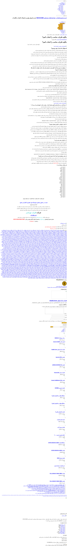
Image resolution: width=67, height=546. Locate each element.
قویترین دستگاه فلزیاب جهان (7, 270)
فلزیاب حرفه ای (49, 268)
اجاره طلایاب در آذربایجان (41, 230)
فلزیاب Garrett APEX (60, 357)
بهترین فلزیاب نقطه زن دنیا (14, 244)
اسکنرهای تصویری (35, 240)
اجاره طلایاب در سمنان (60, 233)
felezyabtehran (64, 39)
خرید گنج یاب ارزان (26, 258)
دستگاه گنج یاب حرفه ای (34, 260)
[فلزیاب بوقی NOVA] (62, 456)
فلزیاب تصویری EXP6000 (60, 388)
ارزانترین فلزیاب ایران (23, 239)
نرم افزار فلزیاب (53, 277)
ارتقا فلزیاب (47, 239)
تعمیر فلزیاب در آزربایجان (13, 246)
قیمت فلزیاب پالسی (28, 273)
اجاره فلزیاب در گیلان (47, 238)
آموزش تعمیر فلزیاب (60, 230)
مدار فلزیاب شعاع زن (58, 276)
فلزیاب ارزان (60, 6)
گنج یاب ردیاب (24, 275)
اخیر (64, 328)
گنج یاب (5, 274)
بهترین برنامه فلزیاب (41, 241)
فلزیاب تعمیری (13, 267)
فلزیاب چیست (55, 268)
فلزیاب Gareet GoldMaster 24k (58, 380)
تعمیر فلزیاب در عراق (14, 248)
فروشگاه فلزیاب (23, 264)
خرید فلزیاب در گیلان (21, 256)
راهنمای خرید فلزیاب (17, 260)
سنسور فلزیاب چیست (34, 262)
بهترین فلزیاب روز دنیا (63, 244)
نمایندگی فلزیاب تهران (31, 277)
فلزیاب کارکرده (22, 269)
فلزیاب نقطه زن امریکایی (59, 270)
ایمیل (65, 317)
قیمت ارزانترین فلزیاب (54, 272)
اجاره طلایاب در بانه (31, 231)
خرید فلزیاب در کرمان (43, 256)
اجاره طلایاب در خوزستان (25, 232)
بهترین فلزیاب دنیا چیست (13, 243)
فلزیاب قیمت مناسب (29, 269)
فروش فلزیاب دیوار (41, 263)
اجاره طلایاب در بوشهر (15, 231)
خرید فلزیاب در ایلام (31, 253)
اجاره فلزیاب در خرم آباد (38, 236)
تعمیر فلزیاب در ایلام (25, 247)
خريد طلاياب (54, 251)
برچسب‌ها (63, 331)
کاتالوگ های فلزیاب (23, 274)
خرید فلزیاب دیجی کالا (13, 257)
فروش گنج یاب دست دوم (43, 264)
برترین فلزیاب (4, 240)
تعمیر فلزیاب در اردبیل (56, 247)
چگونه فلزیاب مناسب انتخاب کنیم (50, 226)
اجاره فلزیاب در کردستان (13, 237)
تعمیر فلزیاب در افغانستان (40, 247)
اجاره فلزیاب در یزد (58, 239)
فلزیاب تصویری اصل (18, 266)
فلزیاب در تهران (29, 268)
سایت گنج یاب (57, 262)
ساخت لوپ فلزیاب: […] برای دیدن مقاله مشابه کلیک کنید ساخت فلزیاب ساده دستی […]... (50, 493)
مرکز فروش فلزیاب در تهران (14, 276)
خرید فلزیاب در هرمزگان (55, 257)
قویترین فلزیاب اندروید (58, 271)
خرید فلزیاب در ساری (43, 255)
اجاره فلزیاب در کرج (20, 237)
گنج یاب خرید (44, 275)
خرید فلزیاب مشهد (45, 258)
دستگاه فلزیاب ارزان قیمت (24, 259)
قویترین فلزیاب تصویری (34, 271)
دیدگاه (65, 313)
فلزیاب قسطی (19, 268)
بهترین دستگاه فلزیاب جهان (20, 241)
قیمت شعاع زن (40, 272)
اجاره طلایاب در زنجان (9, 232)
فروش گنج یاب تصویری (59, 264)
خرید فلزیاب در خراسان (23, 254)
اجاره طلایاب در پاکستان (8, 231)
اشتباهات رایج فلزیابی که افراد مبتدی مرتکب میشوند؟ (57, 287)
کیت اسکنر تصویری (9, 274)
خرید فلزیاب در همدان (47, 257)
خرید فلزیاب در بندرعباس (11, 253)
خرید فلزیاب (63, 2)
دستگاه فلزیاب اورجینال (58, 260)
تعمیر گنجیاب (10, 250)
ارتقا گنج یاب (43, 239)
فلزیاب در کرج (24, 268)
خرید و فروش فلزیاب (60, 259)
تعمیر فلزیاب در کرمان (43, 249)
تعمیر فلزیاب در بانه (12, 247)
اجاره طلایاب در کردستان (9, 233)
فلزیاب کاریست (17, 269)
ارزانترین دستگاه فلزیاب (36, 239)
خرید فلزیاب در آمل (9, 252)
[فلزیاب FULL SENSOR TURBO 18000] (62, 471)
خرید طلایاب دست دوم (61, 252)
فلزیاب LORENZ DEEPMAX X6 (58, 364)
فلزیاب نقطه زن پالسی (51, 270)
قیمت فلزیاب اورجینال (35, 273)
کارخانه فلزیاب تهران (16, 274)
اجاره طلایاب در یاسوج (60, 234)
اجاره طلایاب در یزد (54, 234)
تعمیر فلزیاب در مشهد (63, 250)
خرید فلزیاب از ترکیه (22, 252)
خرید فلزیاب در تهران (30, 254)
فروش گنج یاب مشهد (35, 264)
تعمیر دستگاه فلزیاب (36, 246)
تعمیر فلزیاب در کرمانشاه (35, 249)
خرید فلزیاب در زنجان (50, 255)
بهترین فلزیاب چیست (41, 243)
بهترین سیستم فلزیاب (49, 242)
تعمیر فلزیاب (62, 12)
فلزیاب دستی (60, 10)
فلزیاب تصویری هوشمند (19, 267)
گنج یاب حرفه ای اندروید (51, 275)
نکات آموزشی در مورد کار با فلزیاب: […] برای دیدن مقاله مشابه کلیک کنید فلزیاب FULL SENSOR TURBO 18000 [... (46, 486)
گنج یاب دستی (29, 275)
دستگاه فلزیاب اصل (16, 259)
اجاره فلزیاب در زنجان (15, 236)
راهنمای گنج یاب (64, 261)
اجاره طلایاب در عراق (37, 233)
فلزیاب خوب (41, 268)
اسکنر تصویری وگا (49, 240)
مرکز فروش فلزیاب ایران (24, 276)
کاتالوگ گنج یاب (34, 274)
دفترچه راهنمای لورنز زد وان (25, 260)
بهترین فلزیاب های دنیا (55, 245)
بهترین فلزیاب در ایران (27, 243)
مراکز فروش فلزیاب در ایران (43, 276)
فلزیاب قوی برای (3, 268)
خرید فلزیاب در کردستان (51, 256)
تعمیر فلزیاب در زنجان (53, 248)
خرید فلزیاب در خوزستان (7, 254)
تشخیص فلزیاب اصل (43, 246)
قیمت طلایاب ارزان (30, 272)
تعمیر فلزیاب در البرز (32, 247)
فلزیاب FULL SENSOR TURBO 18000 (57, 473)
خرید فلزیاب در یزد (34, 257)
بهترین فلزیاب (60, 5)
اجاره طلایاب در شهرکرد (45, 233)
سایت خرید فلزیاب (17, 261)
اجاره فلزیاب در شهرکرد (49, 237)
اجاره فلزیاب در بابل (42, 235)
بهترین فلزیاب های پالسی (5, 244)
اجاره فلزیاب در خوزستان (30, 236)
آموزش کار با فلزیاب (53, 230)
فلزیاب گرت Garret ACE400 (59, 341)
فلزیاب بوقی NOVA (61, 458)
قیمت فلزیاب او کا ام (43, 273)
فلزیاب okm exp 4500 (53, 265)
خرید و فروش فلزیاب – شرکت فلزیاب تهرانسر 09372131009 (52, 18)
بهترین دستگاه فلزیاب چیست (11, 241)
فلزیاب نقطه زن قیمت (28, 270)
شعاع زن (8, 262)
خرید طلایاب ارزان (23, 251)
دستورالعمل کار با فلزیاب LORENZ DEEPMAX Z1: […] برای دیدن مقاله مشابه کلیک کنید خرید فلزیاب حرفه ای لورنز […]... (45, 490)
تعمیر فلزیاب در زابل (60, 248)
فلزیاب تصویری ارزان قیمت (26, 266)
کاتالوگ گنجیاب (28, 274)
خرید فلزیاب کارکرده (58, 258)
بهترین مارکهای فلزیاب (20, 245)
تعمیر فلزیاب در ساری (45, 248)
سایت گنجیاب (52, 262)
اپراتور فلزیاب (47, 230)
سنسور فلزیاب (47, 262)
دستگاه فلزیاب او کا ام (9, 259)
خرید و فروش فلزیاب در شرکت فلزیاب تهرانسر (48, 259)
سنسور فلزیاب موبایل (27, 262)
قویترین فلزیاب (64, 271)
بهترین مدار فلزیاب (13, 245)
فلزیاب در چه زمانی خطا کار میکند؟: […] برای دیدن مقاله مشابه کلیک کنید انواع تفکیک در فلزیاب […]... (48, 488)
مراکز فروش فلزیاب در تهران (33, 276)
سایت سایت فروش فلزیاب (9, 261)
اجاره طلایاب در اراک (17, 230)
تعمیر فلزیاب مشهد (20, 250)
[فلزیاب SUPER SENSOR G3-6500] (62, 448)
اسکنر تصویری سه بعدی (5, 239)
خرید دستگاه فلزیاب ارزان (39, 251)
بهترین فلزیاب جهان (48, 243)
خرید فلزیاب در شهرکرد (21, 255)
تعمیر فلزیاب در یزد (33, 250)
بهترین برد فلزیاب (48, 241)
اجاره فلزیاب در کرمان (5, 237)
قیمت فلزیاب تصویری (21, 273)
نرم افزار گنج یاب (47, 277)
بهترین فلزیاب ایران (9, 242)
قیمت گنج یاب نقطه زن (46, 274)
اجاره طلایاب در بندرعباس (23, 231)
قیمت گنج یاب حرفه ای (60, 274)
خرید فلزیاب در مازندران (6, 256)
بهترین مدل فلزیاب (7, 245)
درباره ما (63, 13)
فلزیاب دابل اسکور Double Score (58, 300)
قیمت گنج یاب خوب (53, 274)
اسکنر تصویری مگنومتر (55, 240)
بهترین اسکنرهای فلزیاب (55, 241)
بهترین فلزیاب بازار (61, 243)
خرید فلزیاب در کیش (28, 256)
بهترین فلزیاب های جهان (63, 245)
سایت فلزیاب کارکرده (63, 262)
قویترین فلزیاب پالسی (50, 271)
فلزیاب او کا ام (55, 266)
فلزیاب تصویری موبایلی (27, 267)
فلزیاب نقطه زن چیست (43, 270)
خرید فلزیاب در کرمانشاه (36, 256)
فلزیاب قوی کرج (48, 269)
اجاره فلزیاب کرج (52, 239)
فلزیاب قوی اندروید (9, 268)
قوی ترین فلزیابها (14, 270)
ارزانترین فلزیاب (29, 239)
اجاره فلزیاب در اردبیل (14, 234)
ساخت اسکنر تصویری (45, 261)
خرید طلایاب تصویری (16, 251)
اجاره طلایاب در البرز (51, 231)
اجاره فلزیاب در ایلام (49, 235)
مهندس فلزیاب (64, 277)
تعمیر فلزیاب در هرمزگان (55, 250)
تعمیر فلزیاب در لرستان (12, 249)
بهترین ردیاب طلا (53, 228)
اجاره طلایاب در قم (23, 233)
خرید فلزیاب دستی (20, 257)
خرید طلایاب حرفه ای (9, 251)
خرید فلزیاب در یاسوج (40, 257)
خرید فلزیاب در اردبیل (61, 253)
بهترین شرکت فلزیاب (42, 242)
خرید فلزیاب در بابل (25, 253)
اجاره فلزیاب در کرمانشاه (62, 238)
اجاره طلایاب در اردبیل (10, 230)
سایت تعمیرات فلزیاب (24, 261)
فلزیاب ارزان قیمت (13, 265)
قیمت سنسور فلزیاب (47, 272)
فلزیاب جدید (59, 268)
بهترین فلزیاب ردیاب (6, 243)
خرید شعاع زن (32, 251)
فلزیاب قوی (15, 268)
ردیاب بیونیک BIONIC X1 (60, 338)
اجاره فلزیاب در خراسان (46, 236)
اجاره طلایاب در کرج (16, 233)
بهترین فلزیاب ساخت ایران (55, 244)
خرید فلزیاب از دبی (15, 252)
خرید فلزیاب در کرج (59, 256)
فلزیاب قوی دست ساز (55, 269)
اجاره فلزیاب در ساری (7, 236)
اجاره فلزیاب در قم (27, 237)
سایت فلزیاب (3, 261)
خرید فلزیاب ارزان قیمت (37, 252)
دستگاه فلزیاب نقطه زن (42, 260)
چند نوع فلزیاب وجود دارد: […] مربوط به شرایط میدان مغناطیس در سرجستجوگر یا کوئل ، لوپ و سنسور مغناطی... (46, 487)
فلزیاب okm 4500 (7, 264)
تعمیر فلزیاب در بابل (18, 247)
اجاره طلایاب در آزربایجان (32, 230)
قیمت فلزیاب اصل (50, 273)
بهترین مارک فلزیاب (27, 245)
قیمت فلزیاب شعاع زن (14, 273)
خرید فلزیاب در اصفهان (54, 253)
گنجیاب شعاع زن (17, 275)
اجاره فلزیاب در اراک (21, 234)
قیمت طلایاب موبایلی (9, 272)
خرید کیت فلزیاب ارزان (38, 258)
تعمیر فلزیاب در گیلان (20, 249)
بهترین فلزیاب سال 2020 (46, 244)
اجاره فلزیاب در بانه (36, 235)
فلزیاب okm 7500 (60, 265)
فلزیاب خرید (45, 268)
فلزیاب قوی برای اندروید (63, 269)
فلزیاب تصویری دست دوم (50, 267)
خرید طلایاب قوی (54, 252)
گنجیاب (21, 275)
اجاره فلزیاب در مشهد (24, 238)
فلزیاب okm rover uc (24, 265)
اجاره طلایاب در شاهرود (53, 233)
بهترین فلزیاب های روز (47, 245)
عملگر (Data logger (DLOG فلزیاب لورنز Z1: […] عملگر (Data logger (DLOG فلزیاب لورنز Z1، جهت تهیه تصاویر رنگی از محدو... (44, 485)
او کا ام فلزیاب (15, 240)
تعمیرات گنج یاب (64, 251)
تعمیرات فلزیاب (5, 250)
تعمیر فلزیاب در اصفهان (48, 247)
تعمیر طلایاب (30, 246)
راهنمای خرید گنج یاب (10, 260)
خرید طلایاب (28, 251)
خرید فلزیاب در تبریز (53, 254)
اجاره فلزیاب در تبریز (5, 235)
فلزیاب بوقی (61, 7)
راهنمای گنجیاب (58, 261)
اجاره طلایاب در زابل (17, 232)
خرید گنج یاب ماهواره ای (14, 258)
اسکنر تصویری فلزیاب (63, 240)
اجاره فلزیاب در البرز (56, 235)
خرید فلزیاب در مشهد (63, 257)
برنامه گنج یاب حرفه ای (63, 241)
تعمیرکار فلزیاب (58, 251)
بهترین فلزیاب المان (30, 242)
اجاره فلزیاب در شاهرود (57, 237)
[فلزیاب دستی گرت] (62, 425)
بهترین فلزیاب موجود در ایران (31, 244)
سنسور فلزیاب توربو (41, 262)
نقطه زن (36, 277)
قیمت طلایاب (36, 272)
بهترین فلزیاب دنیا (20, 243)
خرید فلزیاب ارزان (44, 252)
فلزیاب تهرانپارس (3, 267)
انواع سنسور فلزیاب (21, 240)
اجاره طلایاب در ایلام (44, 231)
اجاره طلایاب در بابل (38, 231)
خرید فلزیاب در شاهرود (28, 255)
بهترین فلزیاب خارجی (34, 243)
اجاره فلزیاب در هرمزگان (16, 238)
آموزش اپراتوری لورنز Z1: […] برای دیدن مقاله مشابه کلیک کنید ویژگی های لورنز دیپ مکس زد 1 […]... (48, 489)
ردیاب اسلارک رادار (53, 261)
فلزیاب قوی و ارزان (36, 269)
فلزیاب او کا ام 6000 (49, 266)
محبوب (63, 329)
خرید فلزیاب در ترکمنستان (45, 254)
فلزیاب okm (19, 264)
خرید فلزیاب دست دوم (26, 257)
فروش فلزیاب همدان (12, 263)
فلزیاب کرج (13, 269)
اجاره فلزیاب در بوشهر (20, 235)
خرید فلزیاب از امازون (29, 252)
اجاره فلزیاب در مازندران (32, 238)
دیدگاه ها (63, 330)
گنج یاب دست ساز (35, 275)
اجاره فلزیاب (48, 234)
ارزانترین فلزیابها (17, 239)
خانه (66, 34)
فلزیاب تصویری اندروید (11, 266)
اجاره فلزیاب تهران (43, 234)
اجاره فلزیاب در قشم (34, 237)
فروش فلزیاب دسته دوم (48, 263)
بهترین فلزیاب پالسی (55, 243)
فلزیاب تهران (8, 267)
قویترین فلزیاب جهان (26, 271)
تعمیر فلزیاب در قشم (7, 248)
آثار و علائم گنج (62, 11)
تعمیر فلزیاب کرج (26, 250)
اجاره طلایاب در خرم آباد (33, 232)
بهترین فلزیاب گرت (39, 244)
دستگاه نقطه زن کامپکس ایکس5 (58, 395)
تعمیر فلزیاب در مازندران (4, 249)
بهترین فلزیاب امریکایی (23, 242)
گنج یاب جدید (57, 275)
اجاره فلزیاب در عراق (41, 237)
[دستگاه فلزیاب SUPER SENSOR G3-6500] (62, 440)
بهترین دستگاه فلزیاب (28, 241)
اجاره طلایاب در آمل (24, 230)
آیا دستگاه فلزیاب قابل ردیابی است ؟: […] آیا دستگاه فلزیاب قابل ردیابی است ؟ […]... (51, 491)
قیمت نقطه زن (39, 274)
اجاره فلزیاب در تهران (54, 236)
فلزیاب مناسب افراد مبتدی (61, 286)
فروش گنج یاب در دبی (51, 264)
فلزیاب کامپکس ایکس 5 (60, 411)
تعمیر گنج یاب (15, 250)
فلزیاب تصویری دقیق (42, 267)
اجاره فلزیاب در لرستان (40, 238)
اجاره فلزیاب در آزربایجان (35, 234)
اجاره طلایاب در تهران (48, 232)
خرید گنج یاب (32, 258)
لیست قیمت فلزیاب (61, 419)
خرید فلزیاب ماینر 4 (51, 258)
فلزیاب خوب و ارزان (35, 268)
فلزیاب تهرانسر (64, 268)
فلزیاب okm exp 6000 (45, 265)
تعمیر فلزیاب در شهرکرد (22, 248)
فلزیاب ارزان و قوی (6, 265)
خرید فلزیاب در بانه (18, 253)
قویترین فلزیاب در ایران (19, 271)
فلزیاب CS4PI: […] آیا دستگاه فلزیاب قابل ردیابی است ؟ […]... (55, 492)
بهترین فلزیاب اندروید (16, 242)
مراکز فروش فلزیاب (51, 276)
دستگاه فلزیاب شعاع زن (50, 260)
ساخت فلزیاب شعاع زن (38, 261)
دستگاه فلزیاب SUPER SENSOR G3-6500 (56, 442)
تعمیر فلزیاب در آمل (5, 246)
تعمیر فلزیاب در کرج (58, 249)
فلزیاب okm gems (31, 265)
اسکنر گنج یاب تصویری (41, 240)
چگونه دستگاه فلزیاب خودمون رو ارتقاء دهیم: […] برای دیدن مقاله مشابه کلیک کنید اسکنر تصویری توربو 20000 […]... (46, 484)
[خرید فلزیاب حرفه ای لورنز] (62, 463)
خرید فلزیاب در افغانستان (46, 253)
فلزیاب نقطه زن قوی (35, 270)
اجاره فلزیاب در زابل (22, 236)
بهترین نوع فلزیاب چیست (51, 246)
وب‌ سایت (65, 319)
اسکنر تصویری (11, 239)
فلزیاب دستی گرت (61, 427)
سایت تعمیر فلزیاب (31, 261)
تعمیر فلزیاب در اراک (63, 247)
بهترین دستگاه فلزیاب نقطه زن (58, 242)
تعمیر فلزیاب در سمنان (38, 248)
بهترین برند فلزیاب (35, 241)
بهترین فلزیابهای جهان (40, 245)
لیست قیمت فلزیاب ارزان (9, 275)
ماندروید (4, 275)
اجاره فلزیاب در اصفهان (6, 234)
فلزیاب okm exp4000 (38, 265)
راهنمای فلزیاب (3, 260)
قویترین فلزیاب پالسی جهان (42, 271)
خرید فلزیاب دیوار (6, 257)
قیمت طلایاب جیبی (24, 272)
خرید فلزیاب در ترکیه (37, 254)
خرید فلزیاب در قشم (6, 255)
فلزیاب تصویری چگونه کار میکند (59, 267)
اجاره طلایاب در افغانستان (59, 231)
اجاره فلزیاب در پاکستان (12, 235)
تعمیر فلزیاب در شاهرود (30, 248)
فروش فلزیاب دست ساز (57, 263)
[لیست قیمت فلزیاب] (62, 417)
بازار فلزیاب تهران (10, 240)
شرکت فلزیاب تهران (14, 262)
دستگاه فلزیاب (31, 259)
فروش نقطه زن (29, 264)
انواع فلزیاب (63, 525)
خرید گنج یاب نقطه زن (5, 258)
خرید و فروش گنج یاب (37, 259)
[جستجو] (66, 544)
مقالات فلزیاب (62, 4)
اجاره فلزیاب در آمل (28, 234)
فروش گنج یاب (6, 263)
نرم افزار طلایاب (59, 277)
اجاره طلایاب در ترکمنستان (57, 232)
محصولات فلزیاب (62, 3)
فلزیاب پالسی (43, 266)
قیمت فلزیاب (61, 273)
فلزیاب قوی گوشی (42, 269)
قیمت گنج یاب (8, 273)
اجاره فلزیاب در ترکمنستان (62, 236)
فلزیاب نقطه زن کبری (21, 270)
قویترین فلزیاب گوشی (61, 272)
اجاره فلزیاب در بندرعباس (28, 235)
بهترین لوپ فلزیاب (34, 245)
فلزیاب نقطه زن (60, 9)
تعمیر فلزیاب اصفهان (20, 246)
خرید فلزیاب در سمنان (36, 255)
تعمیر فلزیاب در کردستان (51, 249)
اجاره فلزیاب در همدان (8, 238)
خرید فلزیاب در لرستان (14, 256)
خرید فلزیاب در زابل (57, 255)
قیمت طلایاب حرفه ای (17, 272)
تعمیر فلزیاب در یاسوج (39, 250)
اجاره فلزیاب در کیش (54, 238)
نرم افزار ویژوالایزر (41, 277)
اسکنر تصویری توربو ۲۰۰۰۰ (59, 435)
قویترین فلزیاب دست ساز (11, 271)
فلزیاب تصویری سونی (34, 267)
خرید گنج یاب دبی (20, 258)
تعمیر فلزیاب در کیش (27, 249)
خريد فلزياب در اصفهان (47, 251)
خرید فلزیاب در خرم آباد (15, 254)
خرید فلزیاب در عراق (13, 255)
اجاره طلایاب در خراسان (41, 232)
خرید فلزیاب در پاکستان (60, 254)
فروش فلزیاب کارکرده (26, 263)
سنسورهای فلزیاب (20, 262)
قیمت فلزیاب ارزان (56, 273)
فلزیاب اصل (60, 266)
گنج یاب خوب (40, 275)
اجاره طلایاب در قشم (29, 233)
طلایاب (6, 262)
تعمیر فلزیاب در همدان (47, 250)
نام (66, 315)
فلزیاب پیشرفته (38, 266)
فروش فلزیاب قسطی (34, 263)
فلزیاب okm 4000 (13, 264)
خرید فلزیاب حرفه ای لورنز (59, 465)
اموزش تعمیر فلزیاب (28, 240)
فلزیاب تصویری (60, 8)
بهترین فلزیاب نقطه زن (22, 244)
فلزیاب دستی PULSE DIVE (59, 372)
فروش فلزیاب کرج (20, 263)
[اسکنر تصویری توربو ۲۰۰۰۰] (62, 433)
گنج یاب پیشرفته (62, 275)
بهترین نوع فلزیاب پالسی (59, 246)
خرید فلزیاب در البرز (38, 253)
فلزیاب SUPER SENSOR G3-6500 (58, 450)
